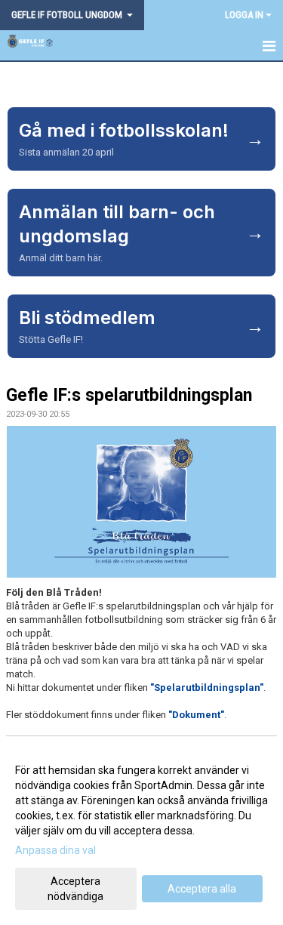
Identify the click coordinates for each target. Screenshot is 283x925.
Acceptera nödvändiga (75, 888)
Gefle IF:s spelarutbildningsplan (129, 395)
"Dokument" (196, 714)
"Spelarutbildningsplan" (206, 687)
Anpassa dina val (55, 850)
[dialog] (141, 832)
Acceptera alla (202, 889)
